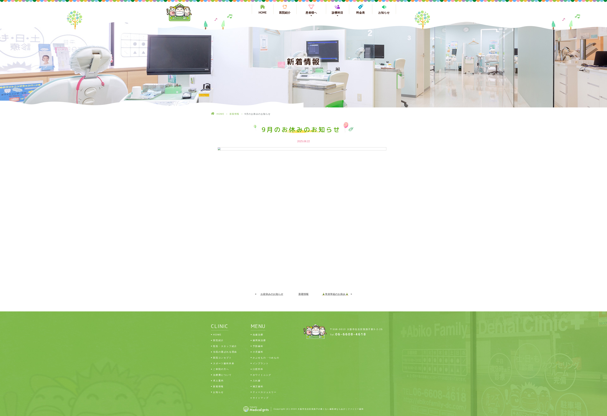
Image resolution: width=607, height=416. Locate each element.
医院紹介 (285, 12)
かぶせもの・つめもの (266, 357)
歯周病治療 (259, 340)
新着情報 (234, 114)
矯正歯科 (258, 386)
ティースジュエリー (265, 392)
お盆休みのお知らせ (272, 294)
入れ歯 (257, 380)
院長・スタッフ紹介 (225, 346)
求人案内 (218, 380)
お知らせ (384, 12)
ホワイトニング (262, 375)
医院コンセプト (222, 357)
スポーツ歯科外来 (223, 363)
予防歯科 (258, 346)
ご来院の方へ (221, 369)
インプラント (261, 363)
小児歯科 (258, 352)
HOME (263, 12)
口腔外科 (258, 369)
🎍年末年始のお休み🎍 (335, 294)
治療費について (222, 375)
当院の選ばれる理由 (225, 352)
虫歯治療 (258, 334)
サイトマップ (261, 398)
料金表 (360, 12)
